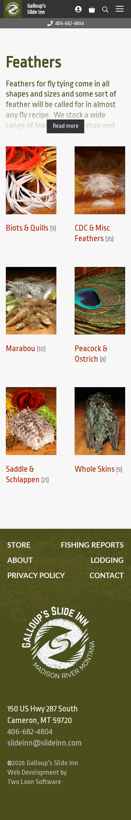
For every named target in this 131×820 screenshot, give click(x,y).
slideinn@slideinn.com (44, 743)
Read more (66, 126)
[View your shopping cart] (92, 8)
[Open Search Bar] (105, 8)
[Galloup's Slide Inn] (28, 9)
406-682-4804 (69, 23)
